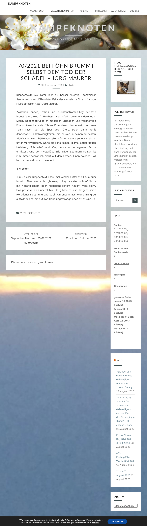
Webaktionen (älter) (62, 11)
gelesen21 (34, 213)
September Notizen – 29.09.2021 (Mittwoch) (31, 238)
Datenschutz (118, 11)
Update (84, 11)
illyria (71, 85)
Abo (119, 360)
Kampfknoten (19, 3)
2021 (23, 213)
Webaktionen (37, 11)
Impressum (101, 11)
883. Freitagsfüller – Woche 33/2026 (125, 457)
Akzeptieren (117, 521)
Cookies (134, 11)
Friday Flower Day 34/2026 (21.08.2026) (123, 439)
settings (95, 523)
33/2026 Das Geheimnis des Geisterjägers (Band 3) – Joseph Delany (124, 379)
